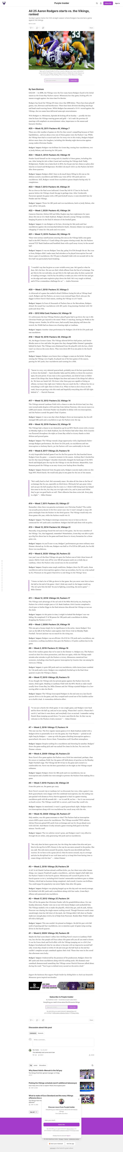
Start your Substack (57, 1143)
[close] (78, 1099)
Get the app (70, 1143)
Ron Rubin (36, 1050)
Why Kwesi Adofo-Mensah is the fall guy (45, 1070)
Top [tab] (31, 1065)
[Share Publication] (101, 3)
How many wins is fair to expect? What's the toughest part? (47, 1085)
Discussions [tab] (42, 1065)
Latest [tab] (35, 1065)
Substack (52, 1148)
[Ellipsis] (93, 1049)
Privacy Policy (75, 1130)
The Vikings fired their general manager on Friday (44, 1073)
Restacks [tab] (40, 1033)
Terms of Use (70, 1128)
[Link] (26, 89)
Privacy (61, 1139)
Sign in (117, 3)
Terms (66, 1139)
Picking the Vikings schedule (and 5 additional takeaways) (53, 1083)
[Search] (97, 3)
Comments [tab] (33, 1033)
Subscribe (108, 3)
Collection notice (74, 1139)
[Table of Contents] (2, 576)
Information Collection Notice (61, 1130)
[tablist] (36, 1033)
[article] (61, 1074)
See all (32, 1112)
